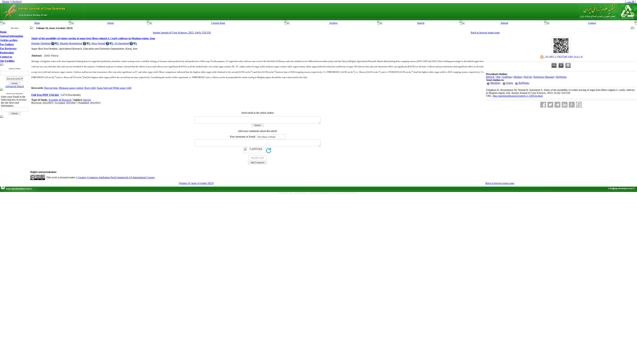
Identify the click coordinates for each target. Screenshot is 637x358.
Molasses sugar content (71, 88)
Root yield (89, 88)
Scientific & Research (60, 99)
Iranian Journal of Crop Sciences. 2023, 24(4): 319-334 (182, 32)
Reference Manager (544, 77)
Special (87, 99)
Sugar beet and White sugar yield (114, 88)
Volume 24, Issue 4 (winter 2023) (196, 183)
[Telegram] (557, 105)
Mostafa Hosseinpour (71, 43)
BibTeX (490, 77)
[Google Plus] (572, 105)
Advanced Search (14, 86)
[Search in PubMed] (57, 44)
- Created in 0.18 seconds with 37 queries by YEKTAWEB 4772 (333, 193)
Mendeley (495, 83)
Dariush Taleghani (41, 43)
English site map (301, 193)
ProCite (528, 77)
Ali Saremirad (121, 43)
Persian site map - (286, 193)
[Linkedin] (564, 105)
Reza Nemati (98, 43)
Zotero (509, 83)
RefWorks (561, 77)
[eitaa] (579, 105)
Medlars (518, 77)
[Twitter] (550, 105)
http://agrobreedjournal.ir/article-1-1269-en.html (518, 95)
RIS (498, 77)
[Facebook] (543, 105)
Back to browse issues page (485, 32)
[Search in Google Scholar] (53, 44)
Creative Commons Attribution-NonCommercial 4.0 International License (116, 177)
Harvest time (51, 88)
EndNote (507, 77)
